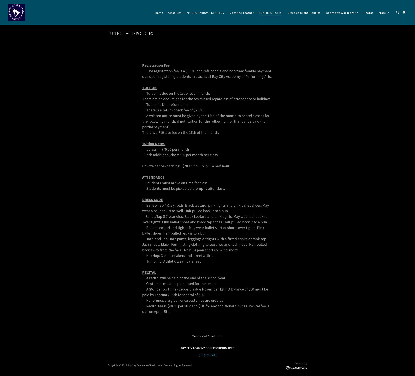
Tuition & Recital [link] (270, 13)
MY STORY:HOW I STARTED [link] (205, 13)
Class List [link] (175, 13)
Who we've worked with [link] (342, 13)
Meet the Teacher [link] (241, 13)
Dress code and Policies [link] (304, 13)
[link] (16, 12)
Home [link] (159, 13)
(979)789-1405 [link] (207, 355)
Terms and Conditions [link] (207, 336)
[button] (384, 13)
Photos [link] (369, 13)
